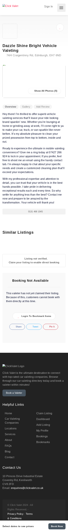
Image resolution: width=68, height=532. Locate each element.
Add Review (43, 106)
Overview (10, 106)
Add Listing (43, 424)
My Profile (42, 430)
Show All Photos (43, 90)
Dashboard (43, 419)
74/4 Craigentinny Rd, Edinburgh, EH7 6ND (33, 55)
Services (10, 434)
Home (8, 413)
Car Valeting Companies (12, 420)
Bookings (42, 436)
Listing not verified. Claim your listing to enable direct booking (34, 260)
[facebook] (53, 511)
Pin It (52, 326)
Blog (7, 451)
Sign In (48, 6)
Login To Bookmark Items (36, 316)
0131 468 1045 (35, 211)
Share (18, 326)
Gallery (26, 106)
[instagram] (42, 511)
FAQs (8, 445)
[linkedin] (58, 511)
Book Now (57, 526)
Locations (11, 428)
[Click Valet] (10, 5)
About (8, 440)
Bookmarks (43, 442)
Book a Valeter (14, 392)
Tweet (35, 326)
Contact (9, 457)
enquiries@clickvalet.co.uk (27, 488)
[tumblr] (48, 511)
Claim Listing (44, 413)
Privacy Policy (15, 513)
